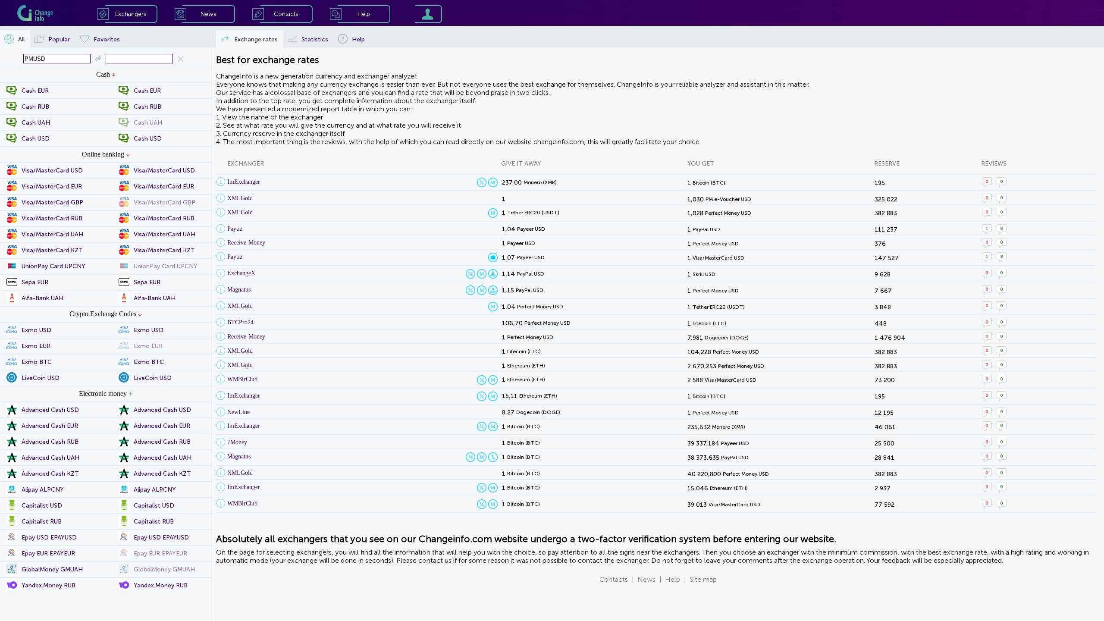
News (646, 579)
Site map (703, 579)
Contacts (613, 579)
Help (672, 579)
